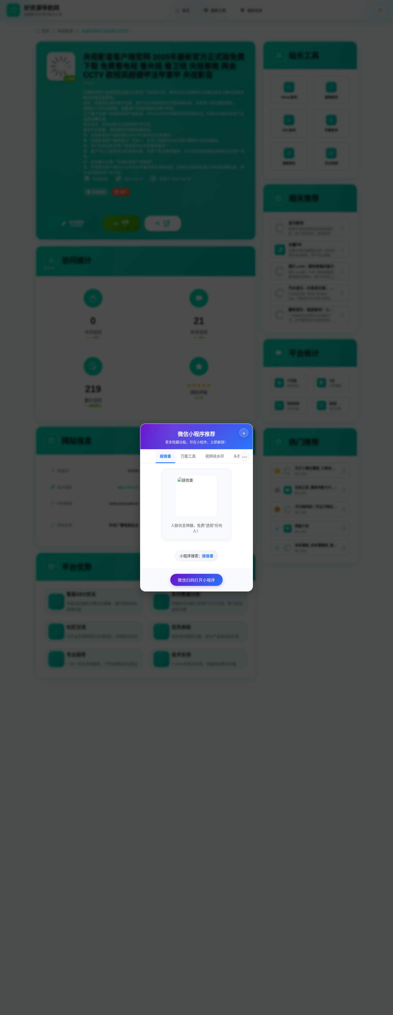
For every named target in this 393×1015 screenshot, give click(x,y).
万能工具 (188, 456)
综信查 (165, 456)
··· (244, 456)
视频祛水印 (214, 456)
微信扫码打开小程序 (196, 580)
